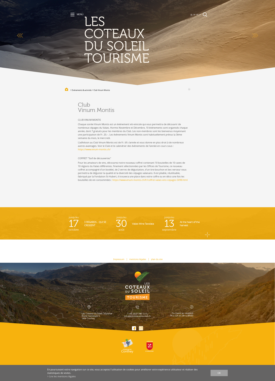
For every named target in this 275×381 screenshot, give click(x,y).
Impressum (118, 259)
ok (219, 373)
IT (200, 14)
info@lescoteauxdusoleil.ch (137, 316)
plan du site (157, 259)
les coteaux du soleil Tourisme (116, 40)
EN (197, 14)
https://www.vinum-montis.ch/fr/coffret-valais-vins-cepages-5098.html (150, 180)
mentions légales (137, 259)
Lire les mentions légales (62, 376)
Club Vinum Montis (102, 90)
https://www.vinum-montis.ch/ (94, 149)
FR (191, 14)
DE (194, 14)
